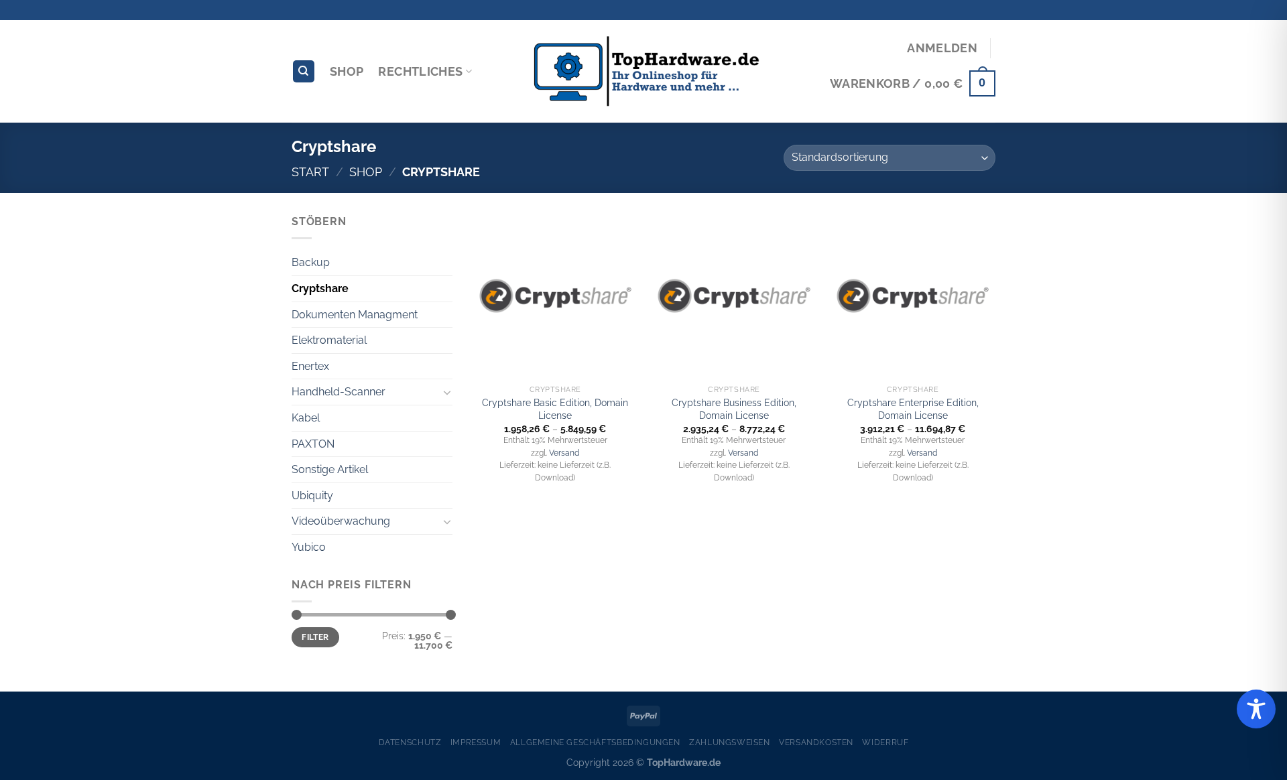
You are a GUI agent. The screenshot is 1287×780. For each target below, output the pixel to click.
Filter (315, 637)
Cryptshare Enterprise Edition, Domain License (913, 409)
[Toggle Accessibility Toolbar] (1256, 709)
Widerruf (885, 742)
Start (310, 172)
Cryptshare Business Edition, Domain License (734, 409)
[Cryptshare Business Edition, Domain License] (733, 296)
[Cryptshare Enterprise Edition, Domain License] (912, 296)
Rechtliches (420, 71)
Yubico (309, 547)
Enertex (310, 366)
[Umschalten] (447, 392)
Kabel (306, 417)
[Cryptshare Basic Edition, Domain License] (555, 296)
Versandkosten (816, 742)
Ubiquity (312, 495)
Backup (311, 262)
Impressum (475, 742)
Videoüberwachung (341, 521)
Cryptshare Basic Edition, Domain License (555, 409)
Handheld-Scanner (338, 391)
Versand (564, 453)
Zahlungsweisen (729, 742)
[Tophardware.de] (643, 72)
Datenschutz (410, 742)
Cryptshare (320, 288)
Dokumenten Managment (355, 314)
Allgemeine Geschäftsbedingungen (595, 742)
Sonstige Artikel (330, 469)
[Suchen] (303, 71)
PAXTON (313, 444)
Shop (346, 71)
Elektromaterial (329, 340)
